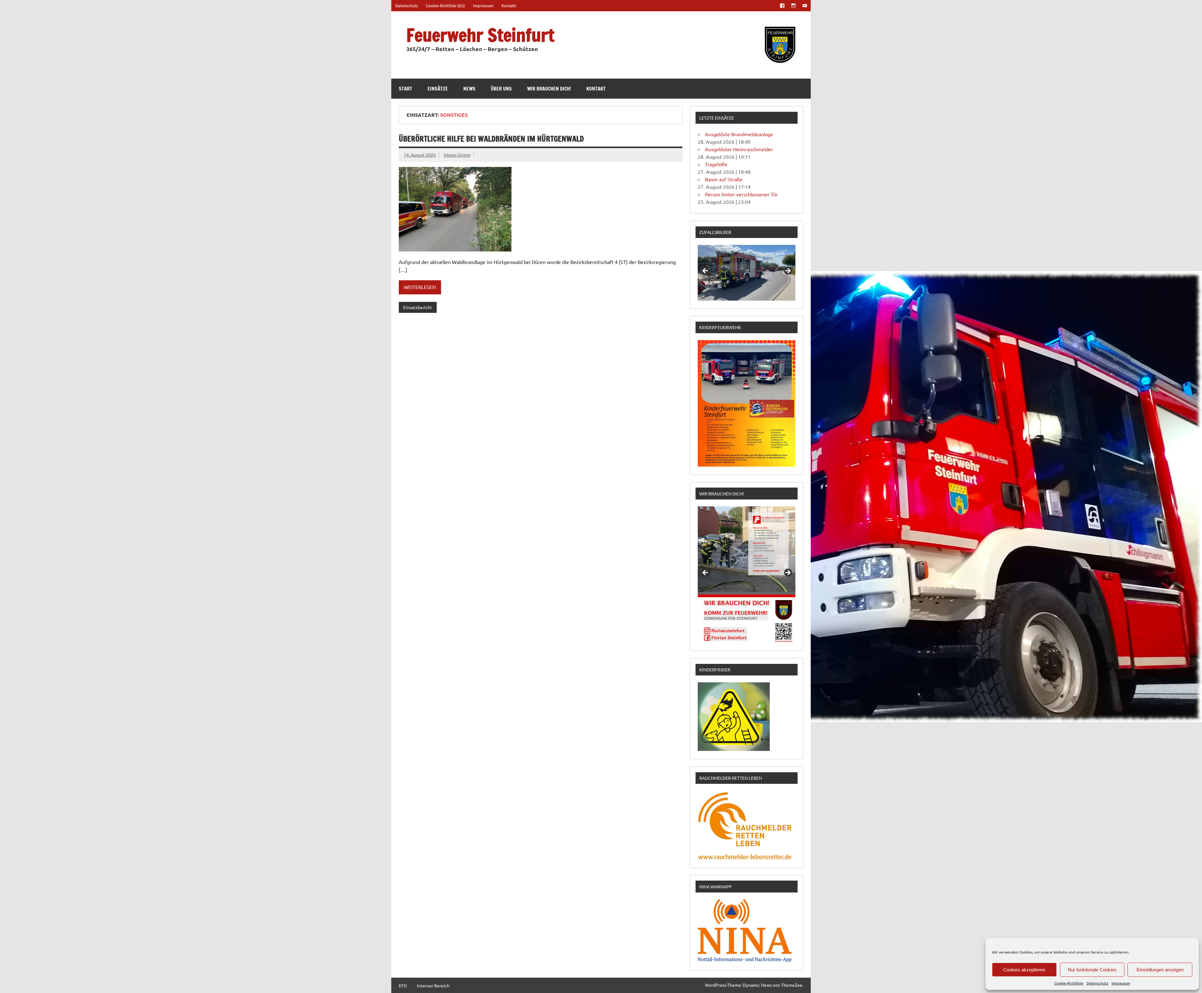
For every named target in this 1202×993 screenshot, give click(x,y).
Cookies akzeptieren (1024, 969)
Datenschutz (1097, 982)
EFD (403, 985)
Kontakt (508, 5)
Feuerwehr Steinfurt (480, 35)
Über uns (501, 88)
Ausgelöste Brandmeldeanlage (739, 134)
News (469, 88)
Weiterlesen (420, 287)
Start (405, 88)
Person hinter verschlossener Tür (741, 194)
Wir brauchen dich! (549, 88)
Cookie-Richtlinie (1068, 982)
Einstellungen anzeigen (1160, 969)
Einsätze (438, 88)
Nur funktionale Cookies (1092, 969)
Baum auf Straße (723, 179)
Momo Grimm (457, 155)
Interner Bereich (433, 985)
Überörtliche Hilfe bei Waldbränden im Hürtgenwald (491, 138)
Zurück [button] (705, 271)
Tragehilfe (716, 164)
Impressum (1121, 982)
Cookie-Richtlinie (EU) (445, 5)
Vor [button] (787, 271)
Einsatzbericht (417, 307)
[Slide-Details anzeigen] (746, 273)
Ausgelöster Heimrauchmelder (739, 149)
